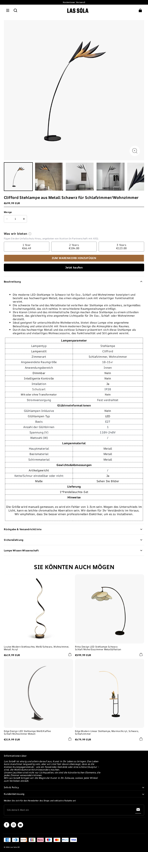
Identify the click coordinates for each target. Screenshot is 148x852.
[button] (8, 10)
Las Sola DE (15, 847)
